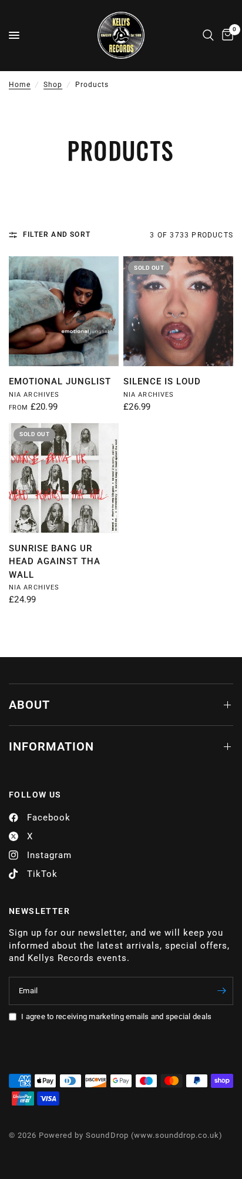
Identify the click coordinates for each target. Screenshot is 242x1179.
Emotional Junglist (60, 381)
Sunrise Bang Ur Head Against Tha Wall (54, 561)
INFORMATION (51, 746)
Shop (52, 85)
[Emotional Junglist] (64, 311)
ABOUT (29, 705)
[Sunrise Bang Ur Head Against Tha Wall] (64, 478)
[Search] (208, 35)
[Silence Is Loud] (178, 311)
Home (20, 85)
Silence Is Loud (162, 381)
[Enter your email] (221, 991)
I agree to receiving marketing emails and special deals (116, 1016)
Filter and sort (56, 234)
